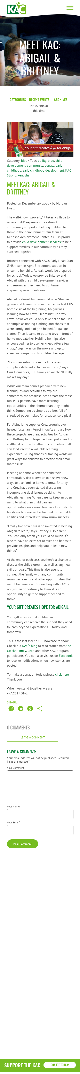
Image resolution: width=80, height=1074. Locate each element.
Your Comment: (15, 768)
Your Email (13, 823)
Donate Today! (60, 1065)
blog (51, 160)
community (35, 165)
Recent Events (39, 100)
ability (42, 160)
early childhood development (43, 170)
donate (49, 165)
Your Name (14, 807)
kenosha (24, 175)
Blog (24, 160)
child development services (41, 241)
